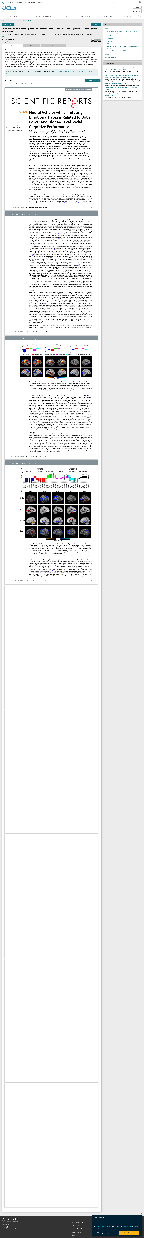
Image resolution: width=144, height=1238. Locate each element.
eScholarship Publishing (79, 1232)
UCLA (4, 12)
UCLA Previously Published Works (23, 20)
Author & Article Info (111, 58)
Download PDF (6, 24)
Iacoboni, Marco (62, 34)
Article (107, 28)
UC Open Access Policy (78, 1229)
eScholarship (5, 20)
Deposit (137, 7)
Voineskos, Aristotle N (86, 34)
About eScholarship (15, 16)
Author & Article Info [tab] (53, 46)
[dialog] (117, 1225)
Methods (109, 41)
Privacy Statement (101, 1226)
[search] (140, 2)
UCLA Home (128, 16)
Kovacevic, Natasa (19, 34)
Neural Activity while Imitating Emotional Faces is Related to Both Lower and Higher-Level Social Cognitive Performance (123, 32)
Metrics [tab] (32, 46)
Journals (66, 16)
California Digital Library (7, 1226)
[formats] (13, 24)
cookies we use (127, 1226)
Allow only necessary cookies (105, 1233)
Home (73, 1219)
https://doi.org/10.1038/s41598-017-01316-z (14, 42)
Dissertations (85, 16)
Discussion (110, 38)
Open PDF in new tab (94, 80)
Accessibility (75, 1235)
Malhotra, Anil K (29, 34)
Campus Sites (76, 1225)
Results (109, 35)
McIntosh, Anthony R (73, 34)
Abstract (7, 50)
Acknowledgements (112, 44)
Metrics (107, 54)
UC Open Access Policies (41, 16)
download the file (33, 84)
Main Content (9, 80)
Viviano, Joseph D (52, 34)
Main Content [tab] (12, 46)
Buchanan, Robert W (40, 34)
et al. (3, 36)
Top (141, 1214)
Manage (137, 10)
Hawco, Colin (9, 34)
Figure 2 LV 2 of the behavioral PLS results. (119, 51)
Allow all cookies (128, 1233)
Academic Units (107, 16)
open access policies (63, 71)
